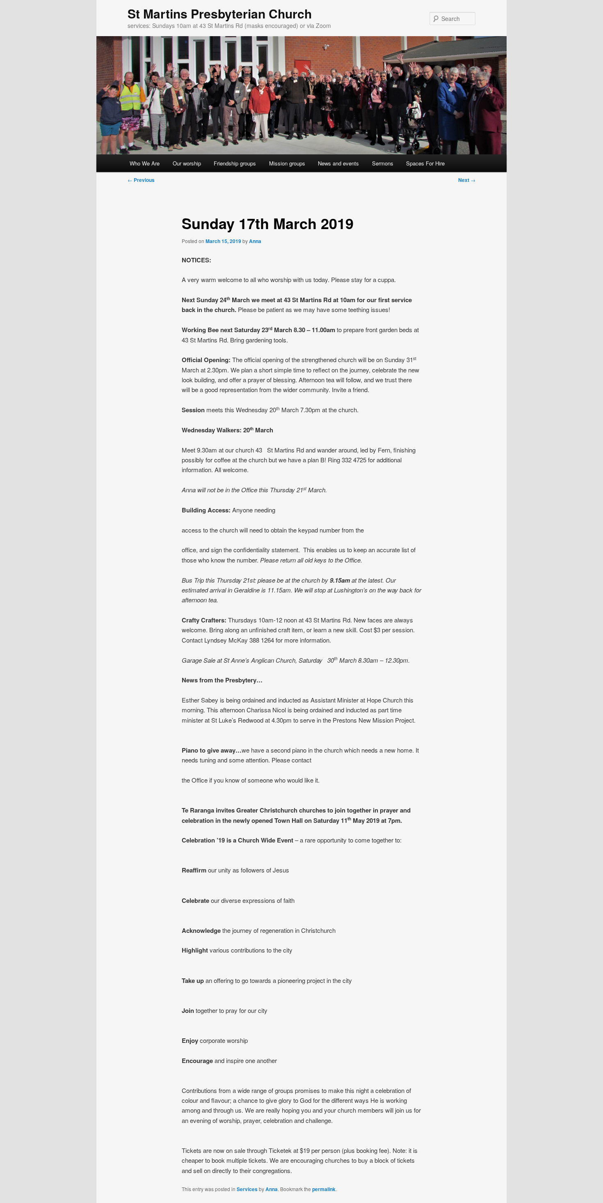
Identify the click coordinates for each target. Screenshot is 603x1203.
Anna (255, 241)
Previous (141, 180)
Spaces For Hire (425, 163)
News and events (338, 163)
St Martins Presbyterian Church (220, 13)
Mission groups (287, 163)
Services (247, 1189)
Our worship (187, 163)
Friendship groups (235, 163)
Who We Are (145, 163)
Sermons (382, 163)
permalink (324, 1189)
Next (466, 180)
